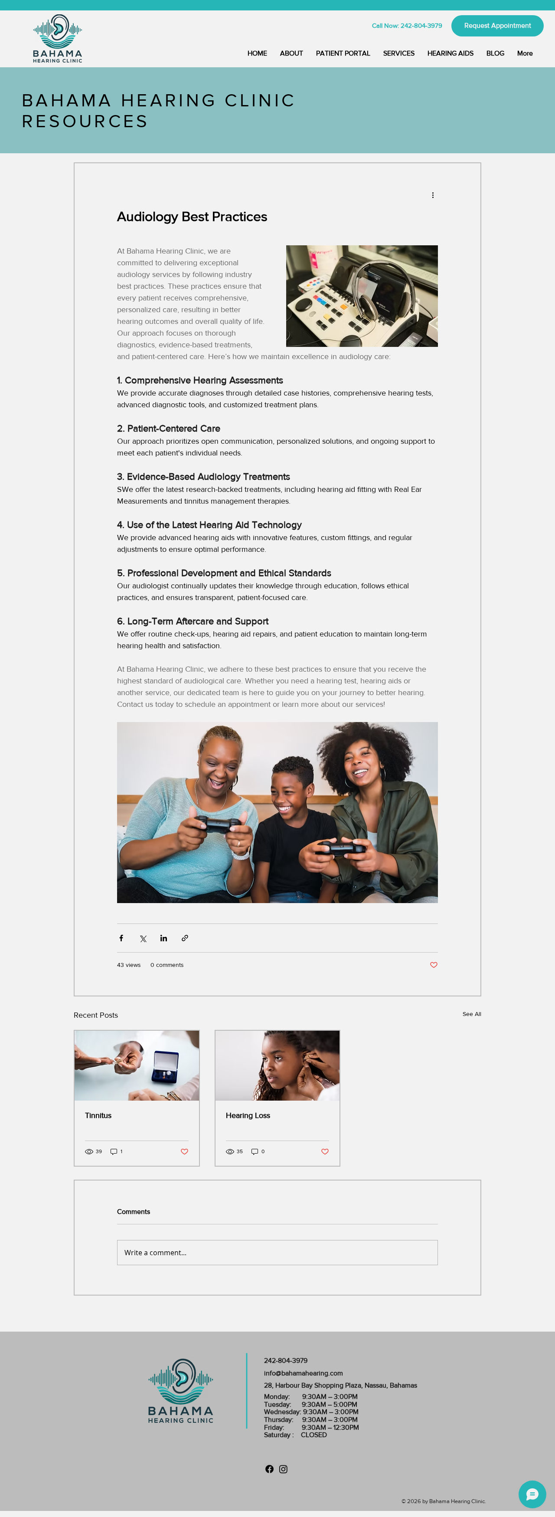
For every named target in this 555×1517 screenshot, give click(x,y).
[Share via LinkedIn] (164, 938)
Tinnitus (98, 1115)
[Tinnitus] (137, 1066)
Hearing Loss (248, 1115)
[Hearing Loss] (277, 1066)
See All (472, 1013)
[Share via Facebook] (121, 938)
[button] (399, 53)
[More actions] (433, 194)
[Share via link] (185, 938)
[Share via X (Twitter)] (142, 938)
